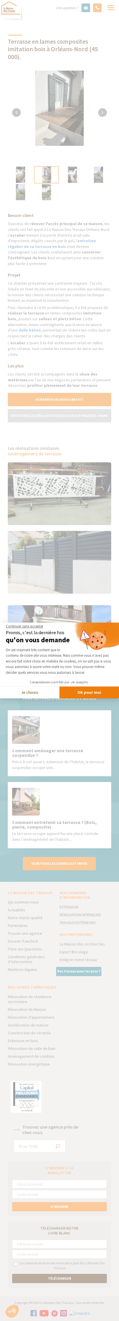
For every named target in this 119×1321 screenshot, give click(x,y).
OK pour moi (89, 692)
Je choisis (29, 692)
